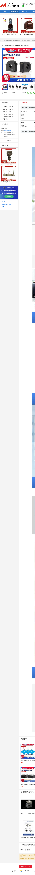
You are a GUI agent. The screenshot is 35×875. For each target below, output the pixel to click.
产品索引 (4, 202)
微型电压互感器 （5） (8, 112)
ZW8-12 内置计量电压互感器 (27, 34)
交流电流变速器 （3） (8, 116)
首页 (1, 40)
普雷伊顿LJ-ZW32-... (6, 182)
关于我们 (14, 871)
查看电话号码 (7, 130)
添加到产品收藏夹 (6, 204)
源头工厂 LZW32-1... (6, 164)
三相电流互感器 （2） (8, 107)
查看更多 (9, 140)
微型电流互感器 (13, 40)
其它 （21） (6, 119)
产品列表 (5, 40)
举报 (14, 93)
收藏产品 (6, 93)
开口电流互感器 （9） (8, 114)
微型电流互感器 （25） (9, 109)
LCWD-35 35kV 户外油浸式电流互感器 (11, 34)
